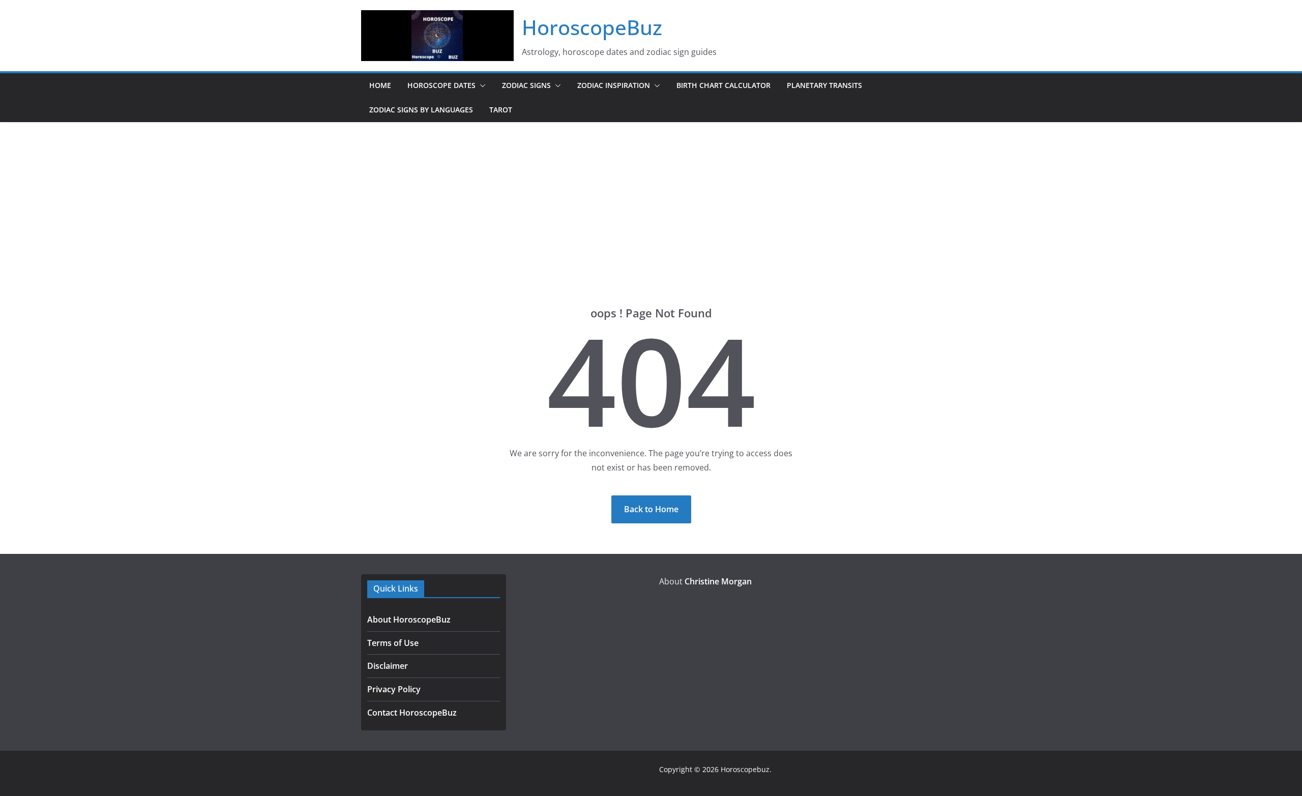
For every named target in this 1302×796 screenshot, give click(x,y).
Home (380, 85)
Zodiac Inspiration (613, 85)
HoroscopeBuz (592, 27)
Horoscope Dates (441, 85)
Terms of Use (393, 642)
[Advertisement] (651, 199)
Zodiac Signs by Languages (421, 109)
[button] (481, 85)
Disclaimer (387, 665)
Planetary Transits (824, 85)
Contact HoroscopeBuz (412, 712)
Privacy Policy (394, 689)
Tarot (500, 109)
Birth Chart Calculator (723, 85)
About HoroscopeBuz (409, 619)
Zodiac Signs (526, 85)
